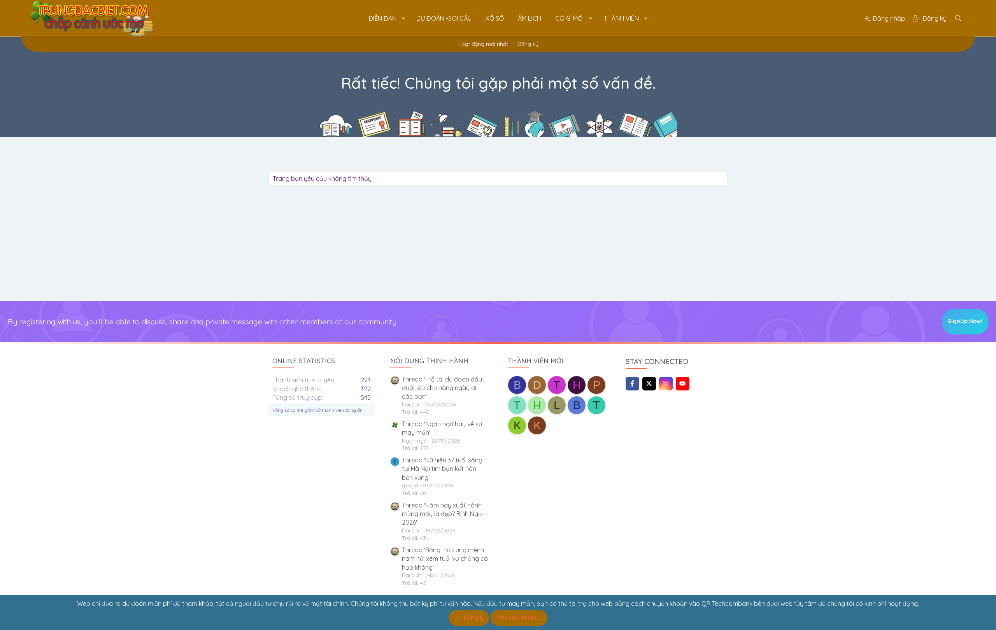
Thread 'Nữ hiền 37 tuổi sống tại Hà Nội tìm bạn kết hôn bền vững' (442, 468)
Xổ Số (495, 18)
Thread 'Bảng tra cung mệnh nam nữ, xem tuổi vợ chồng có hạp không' (445, 558)
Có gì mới (569, 18)
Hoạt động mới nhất (483, 43)
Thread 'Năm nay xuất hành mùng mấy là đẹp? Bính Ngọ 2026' (442, 514)
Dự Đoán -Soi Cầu (444, 18)
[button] (403, 18)
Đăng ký (527, 43)
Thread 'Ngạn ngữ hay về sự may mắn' (442, 428)
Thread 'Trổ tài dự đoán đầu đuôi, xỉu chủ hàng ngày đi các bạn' (442, 388)
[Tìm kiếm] (958, 18)
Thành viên (621, 18)
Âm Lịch (529, 18)
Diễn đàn (382, 18)
